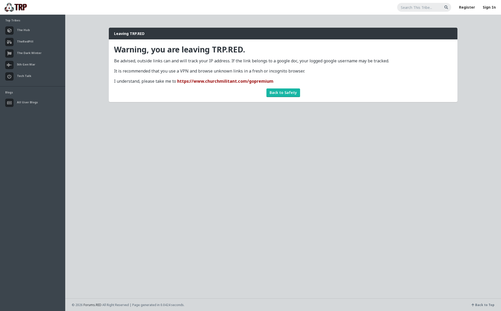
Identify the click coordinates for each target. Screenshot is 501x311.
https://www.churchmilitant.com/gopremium (225, 81)
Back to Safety (283, 92)
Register (467, 7)
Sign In (489, 7)
